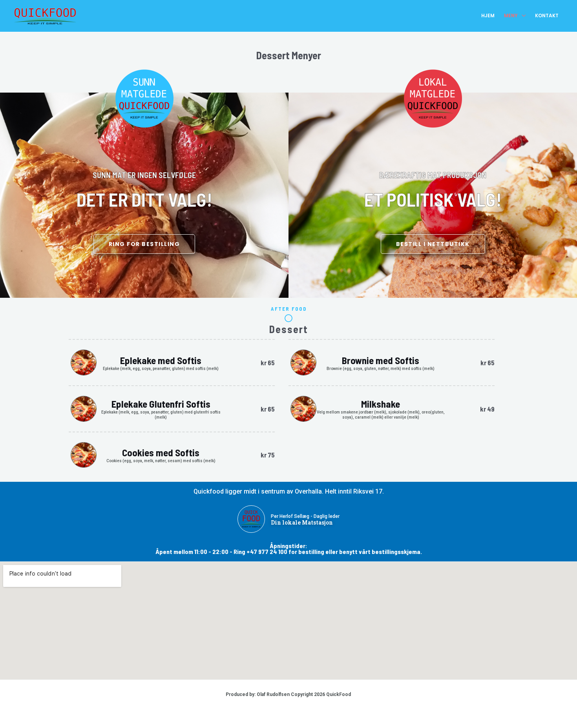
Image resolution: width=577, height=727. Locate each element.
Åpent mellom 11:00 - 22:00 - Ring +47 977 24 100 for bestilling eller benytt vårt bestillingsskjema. (288, 551)
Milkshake (380, 404)
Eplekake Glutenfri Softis (160, 404)
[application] (522, 15)
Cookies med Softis (160, 452)
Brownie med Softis (380, 360)
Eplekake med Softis (160, 360)
